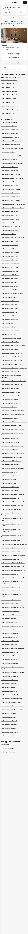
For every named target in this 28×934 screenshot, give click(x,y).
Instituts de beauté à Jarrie (8, 334)
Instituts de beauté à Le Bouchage (11, 364)
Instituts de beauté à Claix (8, 234)
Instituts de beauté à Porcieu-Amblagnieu (13, 468)
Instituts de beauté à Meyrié (9, 407)
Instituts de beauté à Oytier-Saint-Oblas (12, 453)
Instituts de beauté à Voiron (9, 728)
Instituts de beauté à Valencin (9, 663)
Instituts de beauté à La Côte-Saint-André (13, 345)
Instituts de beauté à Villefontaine (10, 702)
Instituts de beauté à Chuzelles (10, 230)
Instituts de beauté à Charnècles (10, 200)
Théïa (4, 67)
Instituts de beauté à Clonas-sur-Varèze (12, 237)
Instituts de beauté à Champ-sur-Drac (12, 178)
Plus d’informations (14, 57)
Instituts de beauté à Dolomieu (10, 263)
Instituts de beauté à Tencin (9, 644)
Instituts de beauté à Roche (9, 483)
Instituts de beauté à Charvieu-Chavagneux (13, 204)
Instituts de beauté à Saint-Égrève (11, 509)
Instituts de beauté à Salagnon (10, 603)
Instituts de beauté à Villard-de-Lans (11, 698)
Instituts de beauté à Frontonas (10, 301)
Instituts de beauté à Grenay (9, 312)
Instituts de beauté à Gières (9, 304)
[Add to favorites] (25, 30)
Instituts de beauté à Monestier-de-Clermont (14, 422)
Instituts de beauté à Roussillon (10, 487)
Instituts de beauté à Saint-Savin (10, 590)
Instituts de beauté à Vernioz (9, 680)
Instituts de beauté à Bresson (9, 159)
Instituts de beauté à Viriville (9, 721)
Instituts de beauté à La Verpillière (10, 357)
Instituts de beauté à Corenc (9, 249)
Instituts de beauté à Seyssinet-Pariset (12, 626)
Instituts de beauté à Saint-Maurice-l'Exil (12, 566)
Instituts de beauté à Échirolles (10, 275)
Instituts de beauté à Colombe (9, 241)
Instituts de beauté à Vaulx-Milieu (10, 676)
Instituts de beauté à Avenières (10, 137)
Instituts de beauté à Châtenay (10, 211)
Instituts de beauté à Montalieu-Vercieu (12, 429)
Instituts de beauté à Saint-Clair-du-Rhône (13, 502)
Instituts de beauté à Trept (8, 656)
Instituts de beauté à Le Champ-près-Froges (14, 368)
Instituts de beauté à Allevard (9, 122)
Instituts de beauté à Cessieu (9, 167)
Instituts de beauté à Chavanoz (10, 219)
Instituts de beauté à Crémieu (9, 256)
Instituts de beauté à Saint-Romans (11, 587)
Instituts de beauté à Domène (9, 271)
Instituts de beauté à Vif (8, 687)
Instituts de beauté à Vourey (9, 736)
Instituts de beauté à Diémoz (9, 260)
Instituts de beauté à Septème (9, 618)
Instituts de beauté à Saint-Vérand (11, 600)
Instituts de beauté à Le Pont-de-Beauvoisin (13, 381)
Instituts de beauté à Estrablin (9, 278)
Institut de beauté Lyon (7, 87)
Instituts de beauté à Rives (8, 479)
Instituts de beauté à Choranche (10, 226)
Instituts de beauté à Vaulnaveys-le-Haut (13, 672)
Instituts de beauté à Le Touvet (10, 388)
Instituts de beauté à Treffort (9, 652)
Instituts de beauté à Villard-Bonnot (11, 695)
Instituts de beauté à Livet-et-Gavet (11, 396)
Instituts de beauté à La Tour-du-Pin (11, 353)
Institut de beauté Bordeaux (9, 80)
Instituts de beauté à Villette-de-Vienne (12, 709)
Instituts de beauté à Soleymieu (10, 641)
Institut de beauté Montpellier (9, 95)
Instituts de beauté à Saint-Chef (10, 498)
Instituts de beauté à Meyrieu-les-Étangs (12, 410)
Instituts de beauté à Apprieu (9, 129)
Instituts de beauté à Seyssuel (9, 633)
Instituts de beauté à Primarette (10, 472)
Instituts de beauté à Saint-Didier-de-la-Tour (13, 505)
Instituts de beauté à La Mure (9, 349)
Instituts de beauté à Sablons (9, 490)
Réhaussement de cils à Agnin (9, 752)
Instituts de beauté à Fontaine (9, 290)
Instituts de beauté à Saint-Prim (10, 574)
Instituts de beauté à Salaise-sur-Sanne (12, 607)
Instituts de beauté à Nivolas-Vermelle (12, 446)
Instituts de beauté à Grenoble (9, 316)
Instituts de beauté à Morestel (9, 438)
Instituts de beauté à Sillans (9, 637)
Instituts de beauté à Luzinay (9, 399)
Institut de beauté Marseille (9, 91)
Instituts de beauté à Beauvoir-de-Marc (12, 148)
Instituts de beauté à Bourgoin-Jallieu (12, 156)
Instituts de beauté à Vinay (8, 713)
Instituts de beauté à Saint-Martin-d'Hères (13, 563)
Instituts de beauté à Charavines (10, 196)
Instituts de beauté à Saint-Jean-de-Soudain (14, 548)
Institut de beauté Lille (7, 83)
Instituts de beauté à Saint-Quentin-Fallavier (13, 578)
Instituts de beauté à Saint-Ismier (10, 540)
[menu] (2, 2)
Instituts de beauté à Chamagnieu (10, 174)
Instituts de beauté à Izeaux (9, 327)
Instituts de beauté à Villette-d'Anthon (12, 706)
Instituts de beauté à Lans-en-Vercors (12, 360)
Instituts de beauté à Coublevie (10, 252)
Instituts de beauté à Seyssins (9, 630)
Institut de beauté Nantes (8, 98)
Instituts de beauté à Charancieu (10, 193)
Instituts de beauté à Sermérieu (10, 622)
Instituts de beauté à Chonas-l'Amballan (12, 223)
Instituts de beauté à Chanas (9, 185)
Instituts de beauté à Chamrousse (11, 182)
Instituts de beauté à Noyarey (9, 449)
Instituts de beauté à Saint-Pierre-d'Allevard (13, 570)
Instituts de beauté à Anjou (9, 126)
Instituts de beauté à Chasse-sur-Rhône (12, 208)
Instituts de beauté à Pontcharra (10, 464)
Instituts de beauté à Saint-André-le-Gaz (12, 494)
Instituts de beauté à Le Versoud (10, 392)
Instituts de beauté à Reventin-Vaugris (12, 476)
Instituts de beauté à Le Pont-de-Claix (12, 384)
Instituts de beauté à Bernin (9, 152)
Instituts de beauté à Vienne (9, 683)
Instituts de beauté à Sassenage (10, 611)
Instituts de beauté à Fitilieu (9, 286)
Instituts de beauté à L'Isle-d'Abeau (11, 338)
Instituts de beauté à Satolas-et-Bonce (12, 615)
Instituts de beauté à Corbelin (9, 245)
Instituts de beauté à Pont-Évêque (11, 461)
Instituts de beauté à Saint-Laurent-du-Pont (13, 555)
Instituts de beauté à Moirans (9, 418)
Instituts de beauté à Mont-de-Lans (11, 425)
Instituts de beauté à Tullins (9, 659)
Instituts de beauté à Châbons (9, 170)
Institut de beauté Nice (7, 102)
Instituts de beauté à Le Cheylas (10, 371)
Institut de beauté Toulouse (9, 113)
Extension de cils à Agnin (8, 748)
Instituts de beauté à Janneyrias (10, 330)
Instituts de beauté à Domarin (9, 267)
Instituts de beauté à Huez (8, 323)
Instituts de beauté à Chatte (9, 215)
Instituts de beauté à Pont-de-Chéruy (12, 457)
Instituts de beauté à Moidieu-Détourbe (12, 414)
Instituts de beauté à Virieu (9, 717)
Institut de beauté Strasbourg (9, 109)
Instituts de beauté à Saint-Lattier (10, 551)
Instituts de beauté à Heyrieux (9, 319)
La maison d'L (6, 45)
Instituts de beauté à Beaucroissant (11, 141)
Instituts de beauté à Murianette (10, 442)
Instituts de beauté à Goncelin (9, 308)
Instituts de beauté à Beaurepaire (10, 144)
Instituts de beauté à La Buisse (10, 342)
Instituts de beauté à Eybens (9, 282)
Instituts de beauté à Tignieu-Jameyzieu (12, 648)
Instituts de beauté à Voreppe (9, 732)
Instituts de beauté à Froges (9, 297)
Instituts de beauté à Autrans (9, 133)
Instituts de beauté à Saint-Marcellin (11, 559)
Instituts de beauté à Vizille (9, 724)
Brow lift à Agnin (6, 744)
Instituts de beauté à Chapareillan (10, 189)
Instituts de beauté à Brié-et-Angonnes (12, 163)
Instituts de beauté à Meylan (9, 403)
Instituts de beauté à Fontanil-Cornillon (12, 293)
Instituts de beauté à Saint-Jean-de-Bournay (14, 544)
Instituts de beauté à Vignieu (9, 691)
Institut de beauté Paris (7, 106)
